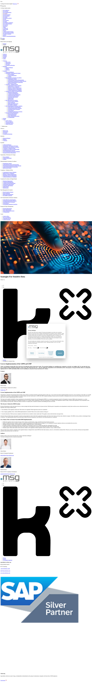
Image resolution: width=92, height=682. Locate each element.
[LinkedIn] (3, 285)
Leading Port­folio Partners (8, 31)
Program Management (12, 113)
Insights (4, 57)
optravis (4, 35)
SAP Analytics (11, 110)
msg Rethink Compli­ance (8, 22)
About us (5, 54)
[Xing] (3, 286)
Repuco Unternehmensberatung (9, 36)
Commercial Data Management (14, 94)
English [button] (6, 42)
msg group (8, 64)
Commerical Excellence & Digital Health (14, 91)
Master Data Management (13, 103)
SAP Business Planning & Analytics (15, 111)
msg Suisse (5, 26)
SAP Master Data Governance (14, 109)
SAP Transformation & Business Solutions (14, 106)
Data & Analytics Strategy (13, 101)
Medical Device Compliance (13, 86)
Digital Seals (5, 29)
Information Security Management (15, 89)
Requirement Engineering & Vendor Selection (17, 81)
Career (4, 58)
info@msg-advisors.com (5, 570)
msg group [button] (8, 21)
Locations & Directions (10, 65)
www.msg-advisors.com (5, 572)
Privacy (4, 557)
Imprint (4, 559)
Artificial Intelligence (10, 72)
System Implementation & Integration (15, 82)
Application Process (9, 122)
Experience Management (13, 96)
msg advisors (5, 11)
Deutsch (4, 43)
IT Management (11, 117)
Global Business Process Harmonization (16, 80)
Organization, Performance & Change (13, 73)
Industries (5, 55)
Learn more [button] (3, 680)
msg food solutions (6, 14)
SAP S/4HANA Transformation (14, 107)
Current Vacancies (9, 124)
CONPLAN (5, 28)
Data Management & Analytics (12, 100)
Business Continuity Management (14, 87)
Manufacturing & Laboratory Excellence (14, 77)
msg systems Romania (7, 23)
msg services (5, 24)
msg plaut (5, 21)
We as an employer (9, 121)
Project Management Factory (13, 116)
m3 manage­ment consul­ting (8, 32)
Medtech (7, 68)
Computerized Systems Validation (14, 85)
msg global (5, 17)
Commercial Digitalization (13, 93)
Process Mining (11, 74)
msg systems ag (6, 10)
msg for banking (6, 15)
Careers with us (9, 120)
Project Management (12, 115)
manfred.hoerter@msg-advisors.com (8, 473)
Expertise (5, 56)
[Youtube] (3, 287)
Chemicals (8, 69)
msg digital (5, 13)
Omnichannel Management (13, 95)
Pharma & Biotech (9, 67)
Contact (3, 38)
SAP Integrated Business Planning (15, 108)
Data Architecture (11, 102)
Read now (15, 3)
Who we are (8, 61)
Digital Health (11, 98)
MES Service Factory (12, 83)
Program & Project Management (12, 112)
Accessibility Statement (7, 560)
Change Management (12, 75)
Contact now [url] (3, 389)
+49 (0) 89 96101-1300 (5, 568)
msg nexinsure (6, 20)
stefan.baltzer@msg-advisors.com (7, 455)
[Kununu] (47, 555)
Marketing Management (12, 92)
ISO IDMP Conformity (12, 104)
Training (9, 76)
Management (8, 63)
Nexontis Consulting (7, 33)
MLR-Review (11, 99)
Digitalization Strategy (12, 78)
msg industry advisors (7, 18)
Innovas (4, 30)
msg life (4, 19)
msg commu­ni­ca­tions (7, 12)
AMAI (4, 27)
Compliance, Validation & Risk (12, 84)
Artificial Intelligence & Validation (15, 90)
